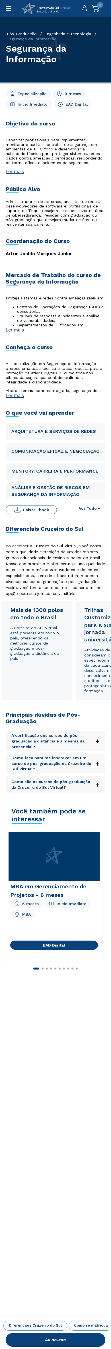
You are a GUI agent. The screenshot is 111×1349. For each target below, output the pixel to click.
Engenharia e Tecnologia (67, 34)
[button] (55, 1263)
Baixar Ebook (36, 509)
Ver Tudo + (89, 508)
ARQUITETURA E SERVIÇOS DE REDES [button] (53, 431)
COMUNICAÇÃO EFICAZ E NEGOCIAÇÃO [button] (55, 451)
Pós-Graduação (22, 34)
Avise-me (55, 1339)
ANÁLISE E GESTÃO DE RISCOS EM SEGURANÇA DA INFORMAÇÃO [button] (50, 491)
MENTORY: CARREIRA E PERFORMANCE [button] (54, 471)
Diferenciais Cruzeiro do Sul (35, 1325)
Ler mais (15, 171)
